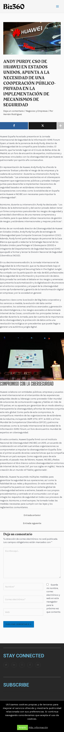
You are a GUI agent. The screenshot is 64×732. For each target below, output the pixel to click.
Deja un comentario (13, 111)
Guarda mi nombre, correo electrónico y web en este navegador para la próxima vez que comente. (53, 598)
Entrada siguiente (32, 523)
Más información (38, 727)
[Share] (14, 125)
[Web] (23, 612)
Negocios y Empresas (37, 111)
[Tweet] (43, 125)
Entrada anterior (32, 515)
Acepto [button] (22, 727)
